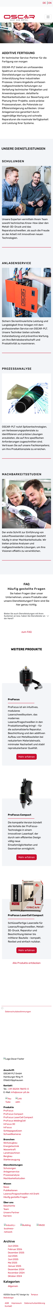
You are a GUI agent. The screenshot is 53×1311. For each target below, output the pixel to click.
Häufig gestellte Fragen (15, 1197)
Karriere (7, 1215)
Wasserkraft (9, 1149)
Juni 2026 (13, 1246)
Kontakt (8, 1306)
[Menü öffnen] (48, 16)
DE (44, 2)
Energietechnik (11, 1146)
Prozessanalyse (11, 1175)
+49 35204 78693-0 (18, 1089)
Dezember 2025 (16, 1252)
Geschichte (9, 1205)
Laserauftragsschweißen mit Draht (21, 1193)
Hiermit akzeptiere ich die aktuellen (21, 1010)
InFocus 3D (9, 1124)
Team (6, 1209)
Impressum (16, 1303)
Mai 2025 (12, 1262)
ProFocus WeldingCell (14, 1120)
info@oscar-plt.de (20, 1092)
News (6, 1187)
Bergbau (7, 1156)
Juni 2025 (13, 1259)
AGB (7, 1303)
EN (50, 2)
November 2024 (16, 1272)
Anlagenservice (11, 1171)
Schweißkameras (12, 1134)
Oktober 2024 (15, 1276)
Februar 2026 (15, 1249)
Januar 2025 (14, 1266)
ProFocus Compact (13, 1114)
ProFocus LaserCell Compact (18, 1117)
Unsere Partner (11, 1212)
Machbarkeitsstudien (14, 1178)
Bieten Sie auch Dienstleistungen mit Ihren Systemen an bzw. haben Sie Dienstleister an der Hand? (24, 615)
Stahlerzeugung (11, 1159)
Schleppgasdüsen (12, 1130)
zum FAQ (26, 631)
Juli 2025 (13, 1256)
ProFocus (8, 1110)
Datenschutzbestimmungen (18, 1011)
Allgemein (13, 1286)
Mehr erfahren (26, 756)
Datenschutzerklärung (34, 1303)
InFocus (7, 1127)
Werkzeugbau (10, 1142)
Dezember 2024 (16, 1269)
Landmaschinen (11, 1153)
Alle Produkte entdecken (27, 962)
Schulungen (9, 1168)
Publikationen (10, 1190)
